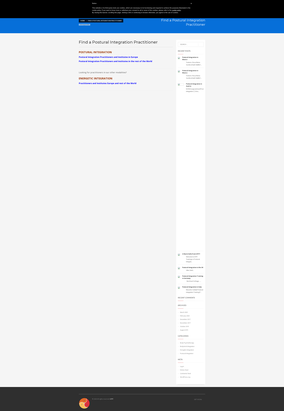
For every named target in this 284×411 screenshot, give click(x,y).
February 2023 (185, 316)
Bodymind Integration (187, 346)
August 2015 (184, 330)
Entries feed (184, 370)
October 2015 (184, 326)
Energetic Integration (187, 350)
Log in (182, 366)
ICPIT (111, 399)
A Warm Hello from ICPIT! (191, 254)
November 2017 (185, 323)
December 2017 (185, 319)
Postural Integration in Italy (192, 287)
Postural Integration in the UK (192, 267)
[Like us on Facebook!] (203, 399)
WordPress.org (185, 377)
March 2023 (184, 312)
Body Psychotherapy (187, 343)
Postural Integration (186, 353)
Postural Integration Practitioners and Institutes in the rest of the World (115, 61)
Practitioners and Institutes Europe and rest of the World (107, 83)
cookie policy (176, 10)
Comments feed (185, 373)
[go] (201, 44)
